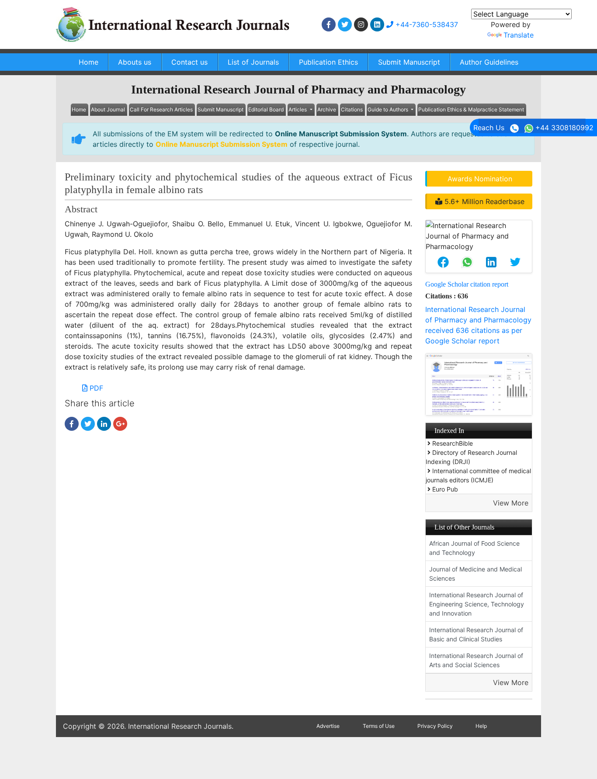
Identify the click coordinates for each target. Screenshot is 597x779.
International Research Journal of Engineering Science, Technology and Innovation (476, 604)
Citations (352, 109)
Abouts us (134, 62)
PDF (95, 388)
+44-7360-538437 (425, 24)
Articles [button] (298, 109)
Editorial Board (266, 109)
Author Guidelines (489, 62)
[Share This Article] (443, 262)
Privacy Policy (435, 726)
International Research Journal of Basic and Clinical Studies (476, 634)
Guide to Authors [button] (389, 109)
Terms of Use (379, 726)
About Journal (108, 109)
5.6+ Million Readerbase (483, 201)
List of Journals (253, 62)
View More (510, 503)
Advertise (328, 726)
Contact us (189, 62)
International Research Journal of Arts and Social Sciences (476, 660)
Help (481, 726)
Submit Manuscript (409, 62)
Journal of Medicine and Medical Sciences (475, 573)
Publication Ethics (328, 62)
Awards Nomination (480, 178)
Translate (518, 35)
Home (88, 62)
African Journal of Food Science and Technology (474, 548)
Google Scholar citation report (466, 284)
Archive (326, 109)
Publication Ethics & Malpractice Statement (471, 109)
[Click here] (329, 24)
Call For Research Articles (161, 109)
